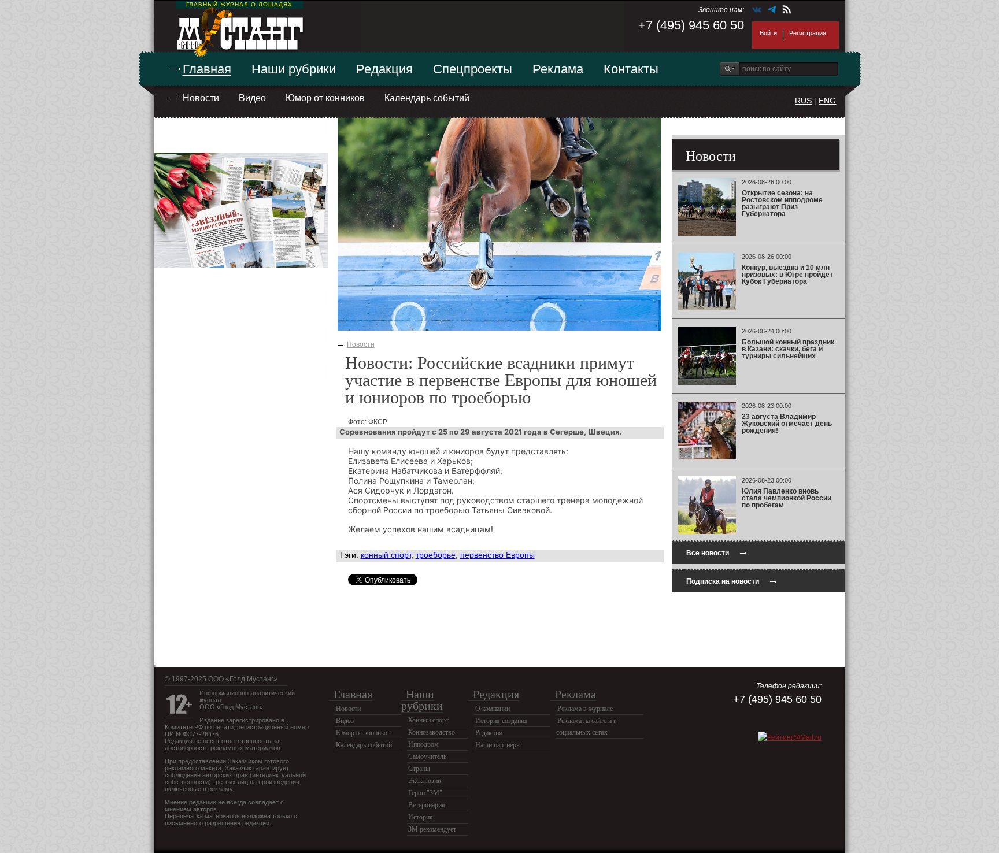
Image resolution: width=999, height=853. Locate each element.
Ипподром (423, 744)
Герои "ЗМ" (425, 793)
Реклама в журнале (585, 708)
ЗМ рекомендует (432, 829)
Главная (207, 69)
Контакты (631, 69)
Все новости (717, 552)
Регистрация (807, 32)
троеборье (436, 554)
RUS (803, 100)
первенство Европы (497, 554)
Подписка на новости (732, 580)
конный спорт (386, 554)
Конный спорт (428, 720)
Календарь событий (426, 98)
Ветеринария (426, 805)
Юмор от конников (325, 98)
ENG (827, 100)
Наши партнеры (498, 745)
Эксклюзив (424, 781)
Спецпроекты (472, 69)
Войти (768, 32)
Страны (419, 769)
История (420, 817)
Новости (201, 98)
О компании (492, 708)
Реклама (557, 69)
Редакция (384, 69)
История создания (501, 721)
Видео (252, 98)
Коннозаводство (431, 732)
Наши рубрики (293, 69)
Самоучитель (427, 756)
